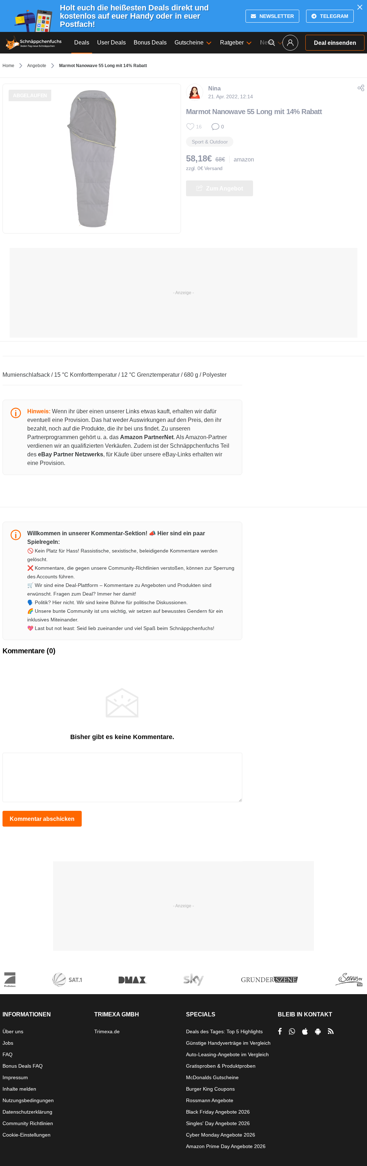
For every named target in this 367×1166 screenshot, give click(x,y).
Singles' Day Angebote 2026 (218, 1123)
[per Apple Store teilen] (305, 1031)
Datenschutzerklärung (27, 1112)
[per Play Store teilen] (318, 1031)
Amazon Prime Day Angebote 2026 (226, 1146)
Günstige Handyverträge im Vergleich (228, 1043)
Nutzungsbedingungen (28, 1100)
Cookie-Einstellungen (27, 1135)
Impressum (15, 1077)
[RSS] (331, 1031)
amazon (244, 159)
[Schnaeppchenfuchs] (34, 42)
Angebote (36, 65)
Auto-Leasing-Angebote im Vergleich (227, 1054)
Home (8, 65)
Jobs (8, 1043)
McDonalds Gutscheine (212, 1077)
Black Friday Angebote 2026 (218, 1112)
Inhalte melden (19, 1089)
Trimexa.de (107, 1031)
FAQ (8, 1054)
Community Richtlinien (28, 1123)
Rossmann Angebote (209, 1100)
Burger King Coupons (210, 1089)
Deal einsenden (335, 43)
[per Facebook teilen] (280, 1031)
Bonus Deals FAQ (23, 1066)
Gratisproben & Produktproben (221, 1066)
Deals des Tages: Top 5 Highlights (224, 1031)
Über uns (13, 1031)
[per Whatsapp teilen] (292, 1031)
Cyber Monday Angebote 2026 (220, 1135)
